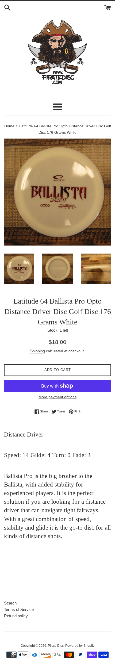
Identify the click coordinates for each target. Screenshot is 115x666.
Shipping (37, 351)
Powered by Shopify (79, 646)
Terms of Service (19, 609)
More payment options (57, 397)
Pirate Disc (56, 646)
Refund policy (16, 616)
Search (10, 603)
